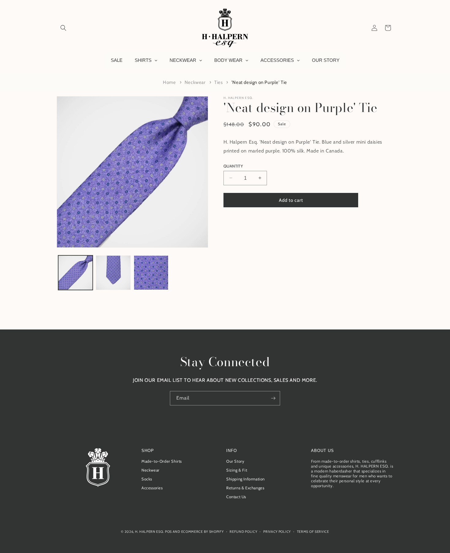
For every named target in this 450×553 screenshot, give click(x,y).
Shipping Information (245, 479)
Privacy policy (277, 531)
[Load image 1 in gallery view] (75, 272)
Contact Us (236, 497)
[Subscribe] (273, 398)
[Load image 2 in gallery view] (113, 272)
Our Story (235, 461)
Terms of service (313, 531)
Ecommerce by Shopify (202, 531)
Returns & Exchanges (245, 488)
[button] (63, 28)
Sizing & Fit (236, 470)
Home (169, 82)
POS (168, 531)
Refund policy (243, 531)
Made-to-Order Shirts (161, 461)
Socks (146, 479)
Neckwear (195, 82)
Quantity (233, 165)
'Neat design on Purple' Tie (259, 82)
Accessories (152, 488)
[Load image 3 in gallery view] (151, 272)
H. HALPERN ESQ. (238, 98)
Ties (218, 82)
